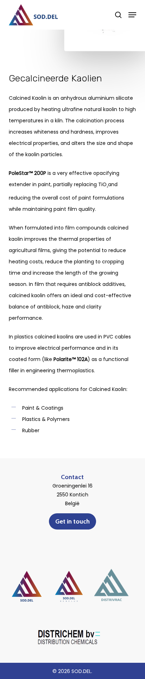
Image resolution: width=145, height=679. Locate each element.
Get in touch (72, 521)
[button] (132, 14)
